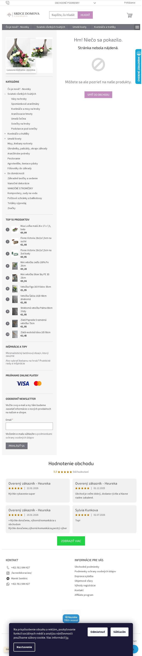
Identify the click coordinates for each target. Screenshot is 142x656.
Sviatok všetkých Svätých (22, 94)
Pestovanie (14, 158)
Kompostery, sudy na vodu (22, 193)
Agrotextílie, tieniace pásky (23, 163)
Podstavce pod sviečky (24, 129)
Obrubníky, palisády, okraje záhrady (27, 148)
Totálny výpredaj (17, 203)
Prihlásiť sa (17, 445)
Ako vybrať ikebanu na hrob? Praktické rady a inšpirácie (28, 362)
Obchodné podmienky (67, 3)
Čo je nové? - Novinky (19, 89)
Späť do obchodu (98, 94)
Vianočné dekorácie (18, 183)
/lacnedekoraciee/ (21, 573)
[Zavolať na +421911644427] (11, 2)
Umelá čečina (18, 119)
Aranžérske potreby (19, 153)
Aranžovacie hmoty (22, 114)
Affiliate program (84, 595)
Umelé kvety (14, 139)
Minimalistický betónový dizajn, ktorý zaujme (27, 354)
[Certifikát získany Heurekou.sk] (71, 619)
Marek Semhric (19, 578)
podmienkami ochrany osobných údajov (29, 436)
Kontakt (79, 590)
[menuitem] (17, 27)
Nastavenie (24, 647)
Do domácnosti (16, 173)
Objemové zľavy (84, 581)
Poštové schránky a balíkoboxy (25, 198)
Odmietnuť (97, 632)
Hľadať (85, 14)
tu (66, 638)
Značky (12, 208)
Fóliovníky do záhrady (20, 168)
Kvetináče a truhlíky (18, 134)
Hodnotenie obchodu (71, 463)
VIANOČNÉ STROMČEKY (20, 188)
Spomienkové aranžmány (25, 104)
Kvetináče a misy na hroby (25, 109)
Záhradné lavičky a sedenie (23, 178)
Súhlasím (119, 632)
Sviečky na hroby (20, 124)
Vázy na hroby (19, 99)
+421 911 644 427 (20, 567)
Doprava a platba (84, 576)
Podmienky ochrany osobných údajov (95, 571)
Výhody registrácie (85, 585)
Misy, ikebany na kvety (20, 143)
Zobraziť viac (71, 541)
